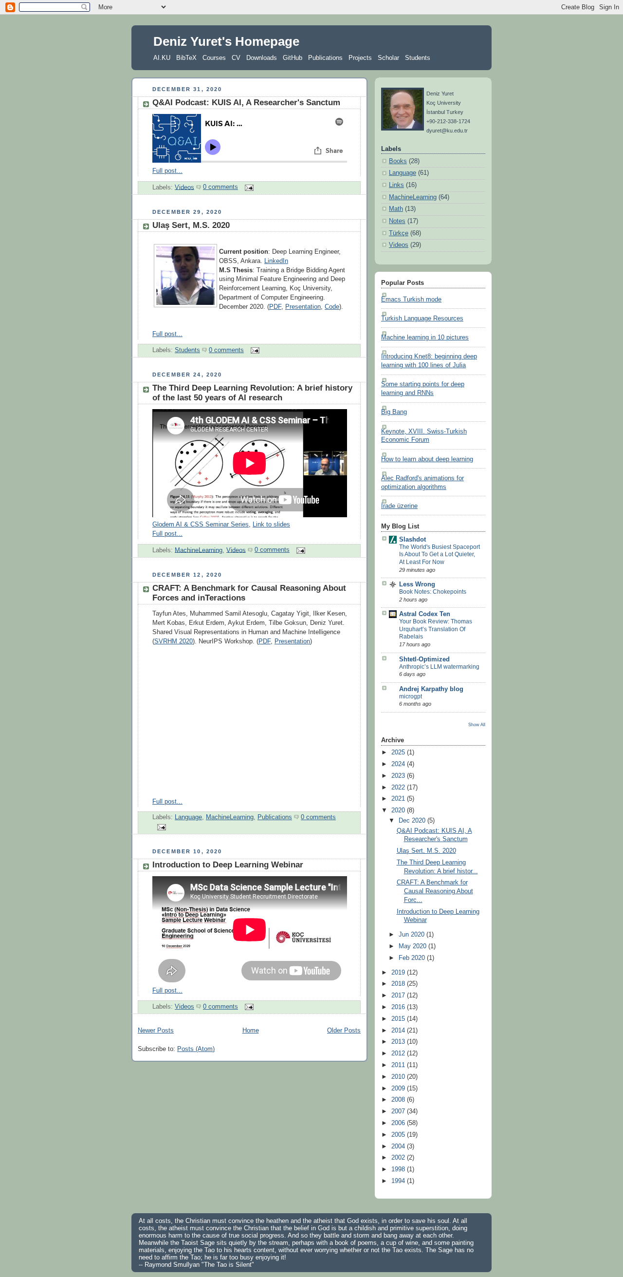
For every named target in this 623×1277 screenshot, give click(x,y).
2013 (399, 1041)
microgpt (410, 696)
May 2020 (413, 946)
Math (396, 209)
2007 (399, 1111)
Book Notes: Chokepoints (432, 591)
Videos (184, 187)
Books (398, 161)
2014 (399, 1030)
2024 (399, 764)
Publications (325, 57)
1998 (399, 1169)
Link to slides (271, 524)
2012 (399, 1053)
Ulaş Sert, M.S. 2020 (191, 225)
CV (236, 57)
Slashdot (412, 539)
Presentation (303, 306)
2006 (399, 1123)
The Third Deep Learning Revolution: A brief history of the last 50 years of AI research (252, 392)
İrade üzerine (399, 506)
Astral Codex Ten (424, 614)
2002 (399, 1157)
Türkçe (398, 233)
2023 (399, 775)
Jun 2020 (412, 934)
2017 (399, 995)
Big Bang (394, 412)
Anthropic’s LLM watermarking (439, 666)
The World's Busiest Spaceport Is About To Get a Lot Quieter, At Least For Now (439, 554)
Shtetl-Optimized (424, 659)
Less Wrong (417, 584)
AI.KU (161, 57)
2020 (399, 810)
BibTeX (186, 57)
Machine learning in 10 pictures (425, 337)
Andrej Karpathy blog (431, 689)
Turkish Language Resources (422, 318)
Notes (397, 221)
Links (396, 185)
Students (417, 57)
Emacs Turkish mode (411, 299)
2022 (399, 787)
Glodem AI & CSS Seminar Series (200, 524)
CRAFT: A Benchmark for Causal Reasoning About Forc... (435, 891)
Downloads (261, 57)
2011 (399, 1065)
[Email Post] (248, 187)
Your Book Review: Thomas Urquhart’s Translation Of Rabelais (435, 629)
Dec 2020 (413, 820)
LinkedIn (276, 261)
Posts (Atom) (196, 1049)
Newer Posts (156, 1030)
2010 (399, 1076)
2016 (399, 1007)
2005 (399, 1134)
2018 (399, 983)
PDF (275, 306)
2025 (399, 752)
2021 (399, 798)
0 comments (220, 187)
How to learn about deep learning (427, 459)
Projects (360, 57)
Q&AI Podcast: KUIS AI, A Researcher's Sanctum (246, 102)
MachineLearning (198, 549)
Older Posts (344, 1030)
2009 (399, 1088)
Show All (476, 724)
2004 (399, 1146)
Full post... (167, 171)
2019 (399, 972)
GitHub (292, 57)
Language (188, 817)
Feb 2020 (413, 958)
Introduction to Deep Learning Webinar (227, 864)
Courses (214, 57)
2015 (399, 1018)
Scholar (388, 57)
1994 (399, 1181)
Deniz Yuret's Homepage (226, 41)
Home (250, 1030)
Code (332, 306)
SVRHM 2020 (173, 641)
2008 (399, 1099)
